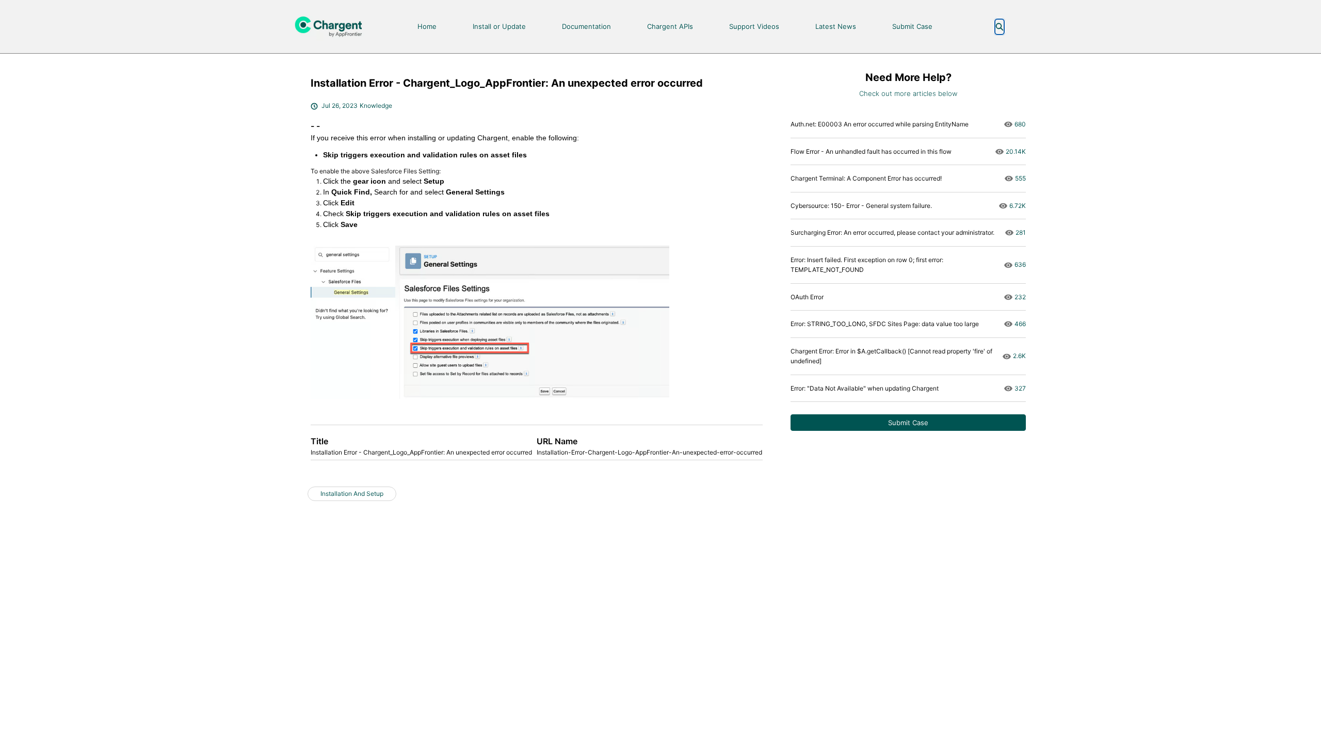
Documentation (586, 26)
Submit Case (912, 26)
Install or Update (499, 26)
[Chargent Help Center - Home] (332, 26)
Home (427, 26)
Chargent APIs (670, 26)
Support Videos (754, 26)
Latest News (835, 26)
